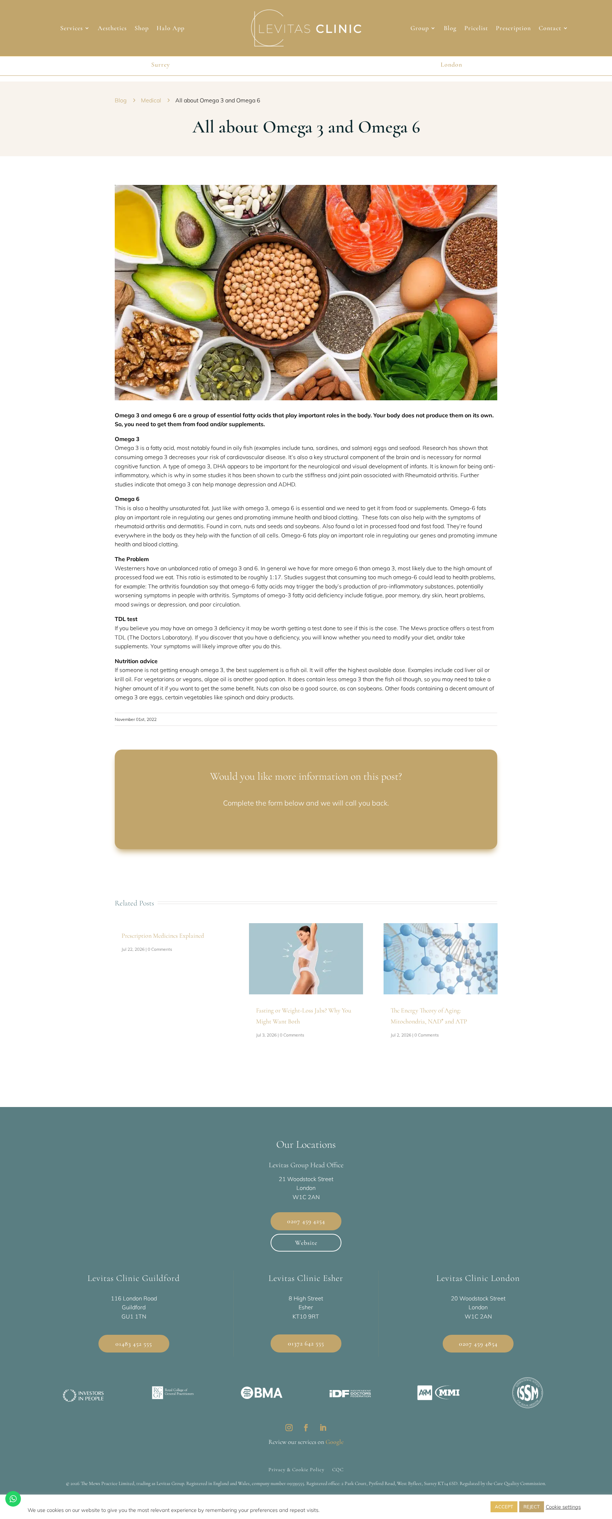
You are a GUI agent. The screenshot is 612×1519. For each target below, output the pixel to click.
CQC (338, 1469)
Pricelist (476, 29)
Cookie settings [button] (563, 1507)
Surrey (160, 64)
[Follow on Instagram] (289, 1428)
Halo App (171, 29)
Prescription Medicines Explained (162, 935)
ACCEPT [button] (504, 1506)
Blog (450, 29)
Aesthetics (112, 29)
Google (334, 1442)
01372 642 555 (306, 1343)
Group (419, 29)
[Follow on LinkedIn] (323, 1428)
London (451, 64)
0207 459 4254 (306, 1221)
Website (306, 1243)
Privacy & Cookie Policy (296, 1469)
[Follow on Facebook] (306, 1428)
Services (71, 29)
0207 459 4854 (478, 1344)
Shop (142, 29)
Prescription (513, 29)
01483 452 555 (133, 1344)
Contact (550, 29)
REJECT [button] (531, 1506)
